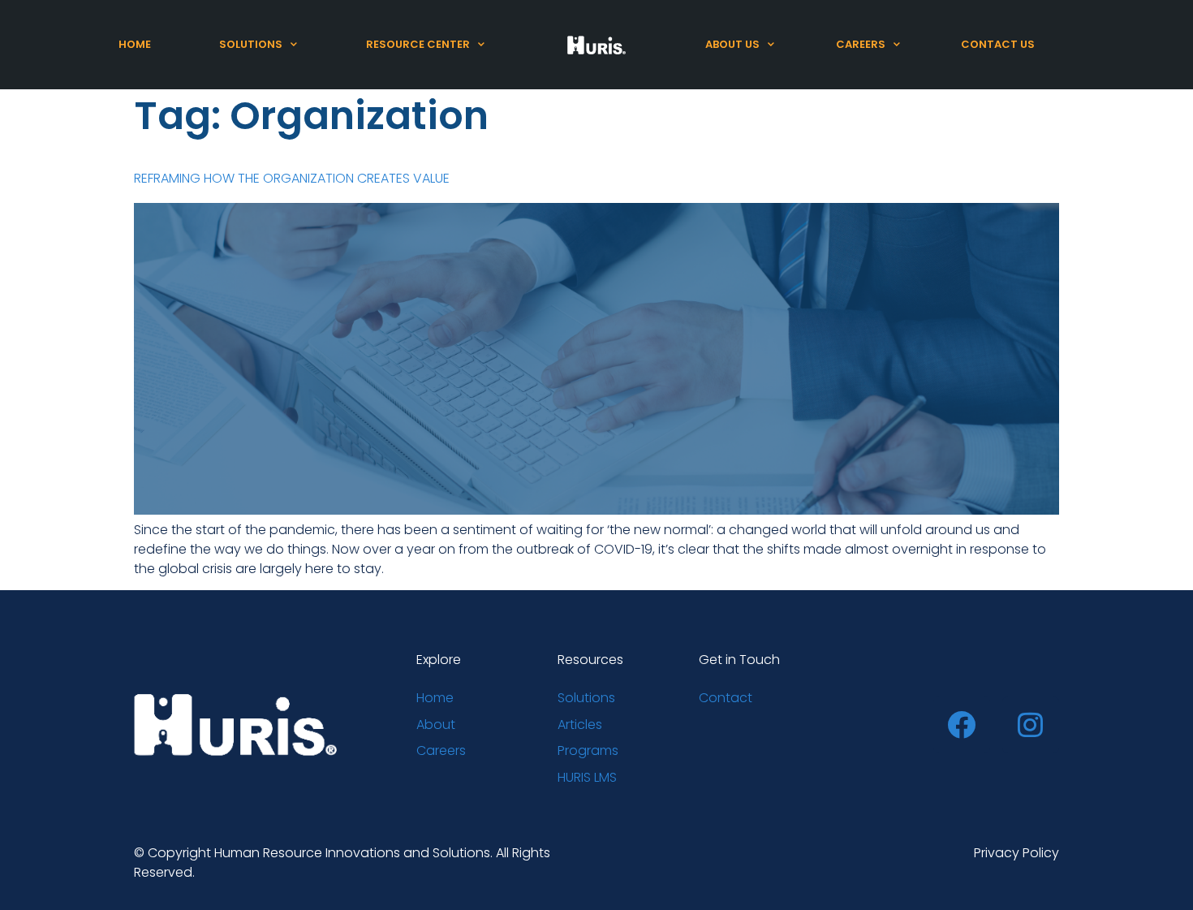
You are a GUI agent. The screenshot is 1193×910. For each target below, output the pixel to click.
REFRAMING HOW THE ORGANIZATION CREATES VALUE (292, 178)
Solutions (250, 44)
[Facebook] (961, 725)
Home (134, 44)
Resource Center (418, 44)
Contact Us (998, 44)
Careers (860, 44)
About (435, 724)
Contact (725, 697)
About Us (732, 44)
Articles (580, 724)
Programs (588, 750)
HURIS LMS (587, 777)
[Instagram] (1030, 725)
